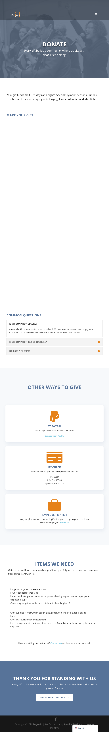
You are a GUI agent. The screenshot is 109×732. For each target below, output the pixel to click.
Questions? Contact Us (54, 697)
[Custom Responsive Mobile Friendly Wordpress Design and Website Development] (88, 724)
